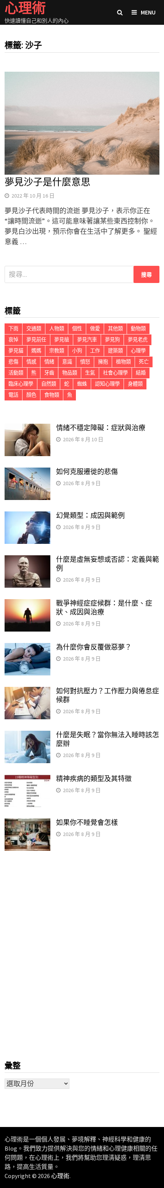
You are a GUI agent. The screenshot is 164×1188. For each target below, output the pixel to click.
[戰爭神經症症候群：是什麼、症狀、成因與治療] (27, 604)
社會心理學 (115, 373)
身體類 (135, 384)
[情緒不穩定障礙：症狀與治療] (27, 428)
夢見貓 (15, 350)
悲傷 (13, 361)
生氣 (90, 373)
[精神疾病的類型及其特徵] (27, 779)
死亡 (144, 361)
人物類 (56, 328)
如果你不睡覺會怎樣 (87, 822)
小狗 (77, 350)
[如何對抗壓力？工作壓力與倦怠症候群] (27, 692)
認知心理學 (107, 384)
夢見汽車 (87, 339)
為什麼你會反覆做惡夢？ (94, 647)
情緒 (49, 361)
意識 (67, 361)
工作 (95, 350)
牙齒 (49, 373)
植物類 (123, 361)
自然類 (48, 384)
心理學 (138, 350)
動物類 (138, 328)
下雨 (13, 328)
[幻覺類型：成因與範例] (27, 516)
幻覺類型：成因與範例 (90, 515)
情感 (31, 361)
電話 (13, 395)
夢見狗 (112, 339)
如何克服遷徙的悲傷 (87, 472)
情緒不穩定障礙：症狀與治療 (100, 428)
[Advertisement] (82, 956)
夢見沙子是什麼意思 (47, 182)
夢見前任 (36, 339)
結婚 (141, 373)
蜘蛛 (82, 384)
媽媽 (36, 350)
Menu (148, 12)
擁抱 (103, 361)
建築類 (115, 350)
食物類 (51, 395)
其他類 (115, 328)
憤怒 (85, 361)
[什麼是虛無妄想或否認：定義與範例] (27, 560)
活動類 (15, 373)
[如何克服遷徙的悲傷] (27, 472)
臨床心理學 (20, 384)
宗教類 (56, 350)
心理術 (60, 1176)
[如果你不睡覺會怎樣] (27, 823)
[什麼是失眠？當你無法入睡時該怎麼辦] (27, 735)
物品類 (69, 373)
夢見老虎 (138, 339)
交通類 (33, 328)
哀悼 (13, 339)
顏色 (31, 395)
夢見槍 (61, 339)
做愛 (95, 328)
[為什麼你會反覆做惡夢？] (27, 648)
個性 (77, 328)
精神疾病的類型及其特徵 (94, 779)
